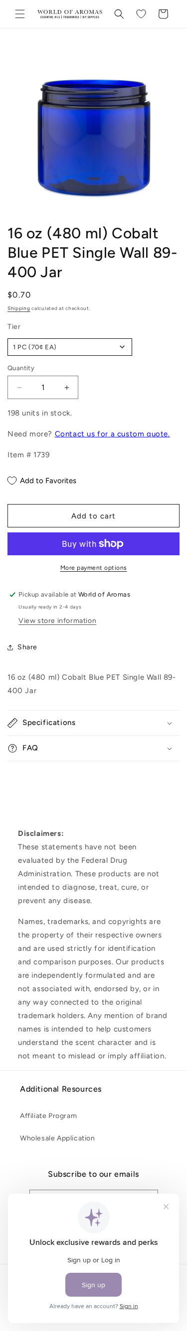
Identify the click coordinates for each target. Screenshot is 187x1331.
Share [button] (27, 647)
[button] (20, 14)
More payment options (93, 567)
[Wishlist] (141, 14)
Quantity (20, 368)
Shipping (18, 308)
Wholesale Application (57, 1138)
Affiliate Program (48, 1116)
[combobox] (69, 347)
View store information (57, 620)
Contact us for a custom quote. (112, 433)
